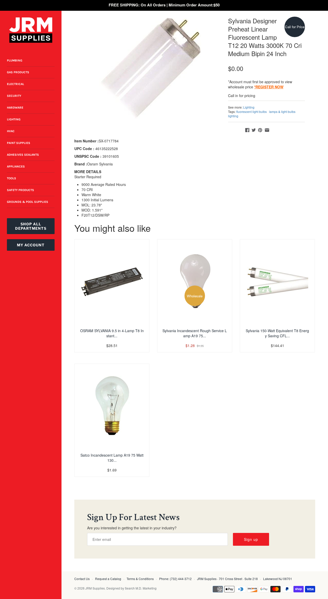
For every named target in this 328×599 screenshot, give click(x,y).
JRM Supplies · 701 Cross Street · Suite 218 (227, 578)
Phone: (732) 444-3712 (175, 578)
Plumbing (14, 60)
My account (31, 245)
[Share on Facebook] (247, 130)
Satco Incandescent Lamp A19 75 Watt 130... (112, 458)
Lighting (13, 119)
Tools (11, 178)
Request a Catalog (108, 578)
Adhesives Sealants (23, 154)
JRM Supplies (95, 588)
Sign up (251, 539)
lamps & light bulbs (282, 111)
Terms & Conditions (140, 578)
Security (14, 96)
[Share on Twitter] (254, 130)
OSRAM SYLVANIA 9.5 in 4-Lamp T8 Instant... (112, 333)
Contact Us (82, 578)
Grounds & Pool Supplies (27, 202)
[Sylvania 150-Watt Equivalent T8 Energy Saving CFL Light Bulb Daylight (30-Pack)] (277, 282)
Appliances (16, 166)
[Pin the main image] (260, 130)
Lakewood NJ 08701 (277, 578)
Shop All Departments (30, 226)
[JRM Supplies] (30, 30)
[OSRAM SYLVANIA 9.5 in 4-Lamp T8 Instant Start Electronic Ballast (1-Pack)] (112, 282)
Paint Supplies (18, 143)
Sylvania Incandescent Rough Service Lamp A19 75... (194, 333)
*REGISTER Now (268, 86)
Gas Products (18, 72)
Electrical (15, 84)
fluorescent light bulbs (251, 111)
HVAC (11, 131)
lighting (233, 116)
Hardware (15, 107)
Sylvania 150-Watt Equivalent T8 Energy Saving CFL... (277, 333)
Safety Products (20, 190)
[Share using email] (267, 130)
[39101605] (149, 68)
